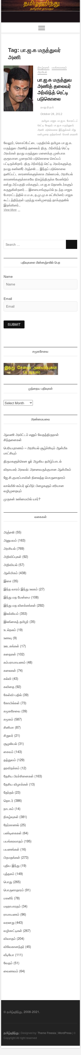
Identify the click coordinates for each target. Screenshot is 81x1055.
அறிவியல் (11, 564)
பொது (8, 881)
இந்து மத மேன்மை (17, 597)
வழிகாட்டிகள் (13, 930)
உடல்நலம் (10, 629)
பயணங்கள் (11, 849)
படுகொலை (51, 129)
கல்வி (7, 678)
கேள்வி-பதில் (13, 694)
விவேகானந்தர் (14, 946)
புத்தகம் (9, 873)
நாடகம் (9, 808)
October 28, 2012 (51, 114)
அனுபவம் (10, 540)
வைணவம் (11, 970)
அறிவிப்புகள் (12, 556)
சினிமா (9, 727)
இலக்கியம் (11, 613)
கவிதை (9, 686)
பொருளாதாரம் (14, 889)
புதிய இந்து (12, 865)
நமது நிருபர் (47, 107)
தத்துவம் (10, 759)
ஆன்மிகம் (11, 572)
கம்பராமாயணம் (15, 662)
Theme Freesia (47, 1033)
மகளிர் (8, 898)
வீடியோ (9, 954)
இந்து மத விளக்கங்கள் (20, 605)
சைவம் (9, 751)
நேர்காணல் (11, 824)
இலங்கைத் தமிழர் (16, 621)
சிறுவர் (8, 735)
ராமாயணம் (11, 914)
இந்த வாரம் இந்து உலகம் (21, 589)
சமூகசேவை (12, 711)
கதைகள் (10, 654)
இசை (7, 580)
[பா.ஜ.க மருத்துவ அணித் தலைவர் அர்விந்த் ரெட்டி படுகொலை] (18, 88)
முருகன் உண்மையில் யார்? (22, 498)
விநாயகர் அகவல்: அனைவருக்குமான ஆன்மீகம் (37, 469)
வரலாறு (9, 922)
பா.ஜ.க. (61, 120)
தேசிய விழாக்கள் (16, 784)
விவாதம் (10, 938)
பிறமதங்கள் (12, 857)
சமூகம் (8, 719)
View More (16, 210)
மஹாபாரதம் (12, 906)
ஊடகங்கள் (11, 645)
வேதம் (8, 962)
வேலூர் (49, 125)
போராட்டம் (72, 120)
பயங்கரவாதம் (59, 67)
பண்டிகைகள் (13, 832)
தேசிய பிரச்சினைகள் (19, 776)
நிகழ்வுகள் (44, 67)
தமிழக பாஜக (49, 120)
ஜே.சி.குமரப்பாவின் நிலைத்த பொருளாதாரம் (34, 477)
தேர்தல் (9, 792)
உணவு (8, 637)
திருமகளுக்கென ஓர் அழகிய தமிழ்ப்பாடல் (33, 461)
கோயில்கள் (12, 702)
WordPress (65, 1033)
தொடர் (8, 800)
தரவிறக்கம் (12, 767)
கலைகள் (10, 670)
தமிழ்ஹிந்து (11, 1032)
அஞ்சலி (9, 532)
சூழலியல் (10, 743)
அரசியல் (42, 72)
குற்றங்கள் (55, 134)
